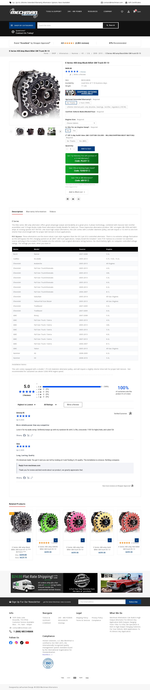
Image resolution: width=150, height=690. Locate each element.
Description (17, 212)
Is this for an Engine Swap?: (81, 127)
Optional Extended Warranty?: (82, 99)
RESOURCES (93, 11)
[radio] (75, 386)
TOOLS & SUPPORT (53, 11)
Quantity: (69, 146)
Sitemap (61, 623)
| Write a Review (78, 74)
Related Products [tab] (17, 504)
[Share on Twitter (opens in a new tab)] (28, 435)
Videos (53, 212)
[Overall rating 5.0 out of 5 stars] (71, 72)
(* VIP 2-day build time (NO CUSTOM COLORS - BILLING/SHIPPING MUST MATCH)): (100, 136)
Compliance (96, 620)
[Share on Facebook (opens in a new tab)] (24, 436)
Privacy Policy (97, 618)
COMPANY (108, 11)
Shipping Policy (82, 618)
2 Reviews (83, 72)
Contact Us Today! (25, 33)
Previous (11, 131)
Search (110, 25)
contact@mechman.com (113, 2)
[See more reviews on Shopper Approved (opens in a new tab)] (32, 435)
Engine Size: (74, 119)
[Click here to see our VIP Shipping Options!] (81, 92)
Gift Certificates (134, 2)
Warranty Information (36, 212)
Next (60, 131)
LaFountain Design (26, 687)
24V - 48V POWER (75, 11)
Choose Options (29, 540)
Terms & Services (83, 620)
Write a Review (73, 405)
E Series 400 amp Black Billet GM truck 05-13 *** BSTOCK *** (21, 549)
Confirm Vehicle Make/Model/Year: (84, 112)
